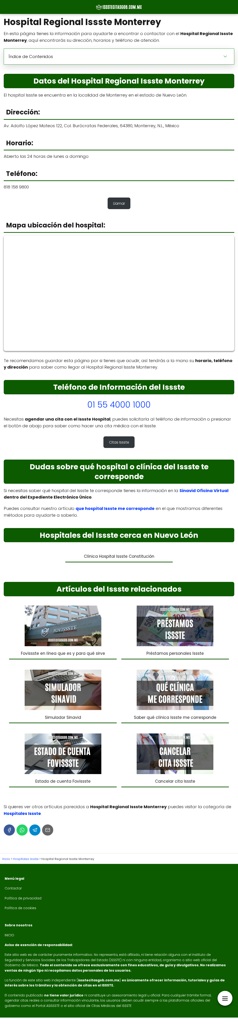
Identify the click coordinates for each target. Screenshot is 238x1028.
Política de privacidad (23, 898)
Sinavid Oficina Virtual (203, 490)
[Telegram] (34, 830)
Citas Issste (119, 442)
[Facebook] (9, 830)
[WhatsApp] (22, 830)
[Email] (47, 830)
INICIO (9, 935)
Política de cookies (20, 908)
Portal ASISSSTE (48, 1005)
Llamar (119, 203)
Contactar (13, 888)
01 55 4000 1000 (119, 405)
